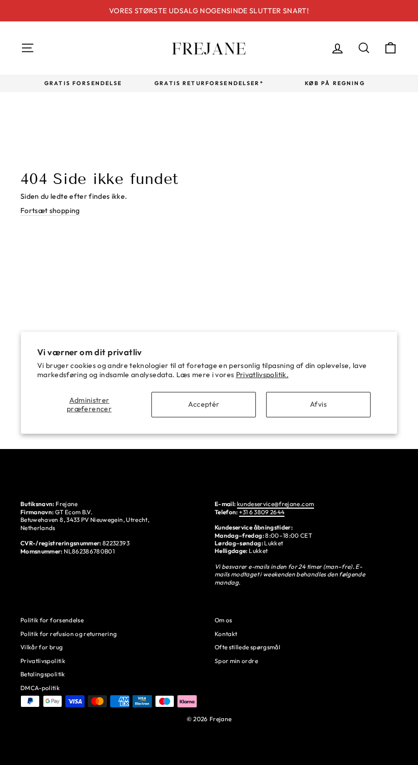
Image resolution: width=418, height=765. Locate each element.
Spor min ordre (236, 661)
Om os (223, 620)
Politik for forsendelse (52, 620)
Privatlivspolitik (42, 661)
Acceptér (204, 404)
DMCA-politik (40, 688)
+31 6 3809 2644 (261, 512)
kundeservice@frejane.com (275, 504)
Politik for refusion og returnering (68, 634)
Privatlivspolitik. (262, 374)
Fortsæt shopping (50, 210)
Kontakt (226, 634)
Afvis (318, 404)
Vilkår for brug (41, 647)
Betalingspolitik (42, 674)
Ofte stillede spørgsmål (247, 647)
